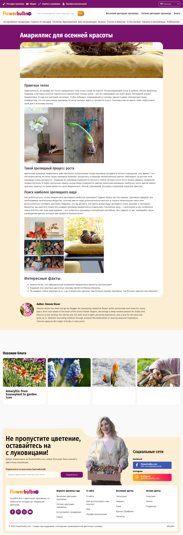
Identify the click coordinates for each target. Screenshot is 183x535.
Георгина (150, 496)
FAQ (88, 509)
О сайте (90, 496)
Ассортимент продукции (16, 21)
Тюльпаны (121, 496)
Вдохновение (70, 21)
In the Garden (134, 21)
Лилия (149, 501)
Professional (173, 21)
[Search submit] (81, 13)
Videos (59, 517)
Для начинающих (87, 21)
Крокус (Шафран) (125, 511)
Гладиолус (151, 506)
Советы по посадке (41, 21)
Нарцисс (120, 501)
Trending (56, 21)
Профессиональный (96, 514)
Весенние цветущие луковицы (122, 13)
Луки (118, 506)
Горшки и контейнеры (154, 21)
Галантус (120, 516)
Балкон (102, 21)
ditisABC (170, 526)
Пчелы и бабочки (116, 21)
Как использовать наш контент (97, 502)
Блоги (177, 13)
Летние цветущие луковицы (156, 13)
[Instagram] (24, 512)
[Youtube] (30, 512)
